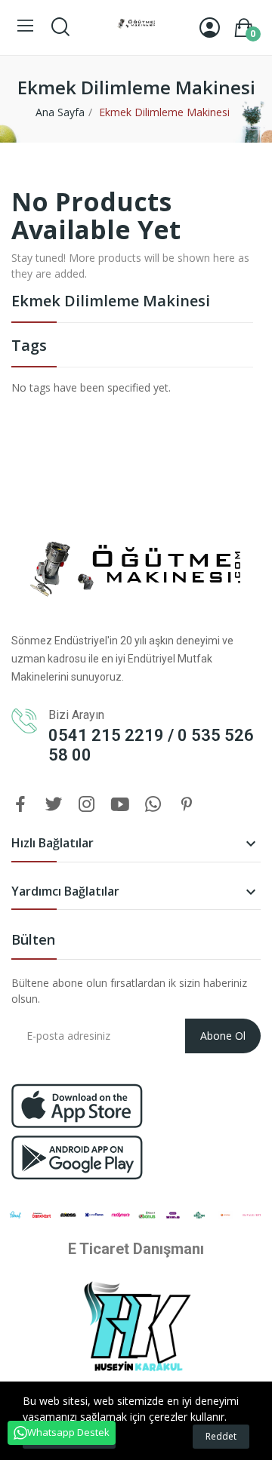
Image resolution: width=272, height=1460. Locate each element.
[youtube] (120, 804)
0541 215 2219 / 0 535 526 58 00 (151, 745)
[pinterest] (187, 804)
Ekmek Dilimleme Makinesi (110, 302)
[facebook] (20, 804)
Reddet (221, 1436)
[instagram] (87, 804)
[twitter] (54, 804)
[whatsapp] (153, 804)
